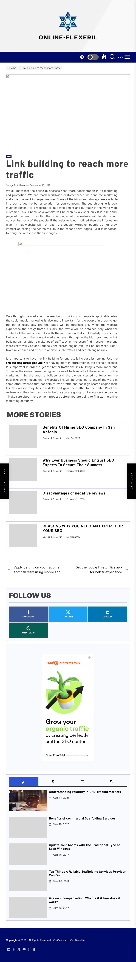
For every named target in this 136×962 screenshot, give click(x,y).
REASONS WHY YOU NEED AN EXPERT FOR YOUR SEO (82, 528)
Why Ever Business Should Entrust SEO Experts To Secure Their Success (78, 463)
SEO (9, 156)
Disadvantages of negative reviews (73, 493)
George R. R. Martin (16, 185)
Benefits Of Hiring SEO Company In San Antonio (78, 430)
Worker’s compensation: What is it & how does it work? (84, 900)
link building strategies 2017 (25, 362)
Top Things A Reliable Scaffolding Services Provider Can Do (87, 874)
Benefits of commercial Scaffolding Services (82, 819)
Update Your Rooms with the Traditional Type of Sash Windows (84, 847)
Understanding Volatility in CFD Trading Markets (85, 792)
